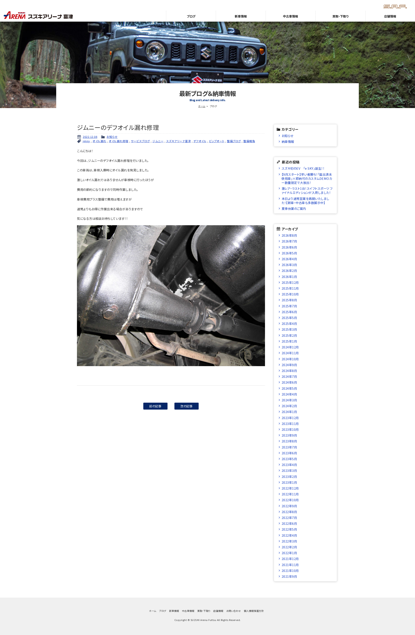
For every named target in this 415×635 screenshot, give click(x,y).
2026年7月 (289, 241)
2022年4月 (289, 535)
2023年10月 (290, 429)
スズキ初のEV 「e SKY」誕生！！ (303, 168)
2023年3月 (289, 470)
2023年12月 (290, 418)
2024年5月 (289, 388)
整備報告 (249, 141)
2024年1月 (289, 412)
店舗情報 (390, 16)
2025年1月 (289, 341)
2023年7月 (289, 447)
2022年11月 (290, 494)
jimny (86, 141)
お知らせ (112, 137)
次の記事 (186, 406)
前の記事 (155, 406)
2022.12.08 (90, 137)
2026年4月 (289, 259)
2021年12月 (290, 559)
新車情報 (241, 16)
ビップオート (217, 141)
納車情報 (288, 141)
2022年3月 (289, 541)
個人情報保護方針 (254, 611)
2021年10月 (290, 570)
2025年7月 (289, 306)
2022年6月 (289, 523)
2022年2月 (289, 547)
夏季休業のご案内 (294, 208)
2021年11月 (290, 565)
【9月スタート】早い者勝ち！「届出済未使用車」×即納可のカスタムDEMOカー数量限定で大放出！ (306, 178)
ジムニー (158, 141)
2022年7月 (289, 517)
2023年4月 (289, 465)
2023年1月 (289, 482)
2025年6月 (289, 312)
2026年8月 (289, 235)
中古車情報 (290, 16)
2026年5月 (289, 253)
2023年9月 (289, 435)
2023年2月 (289, 476)
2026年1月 (289, 276)
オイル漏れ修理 (118, 141)
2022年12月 (290, 488)
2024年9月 (289, 365)
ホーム (201, 106)
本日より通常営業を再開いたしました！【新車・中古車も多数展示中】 (305, 200)
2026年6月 (289, 247)
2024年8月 (289, 371)
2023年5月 (289, 459)
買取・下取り (340, 16)
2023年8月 (289, 441)
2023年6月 (289, 453)
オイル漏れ (99, 141)
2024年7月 (289, 376)
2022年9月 (289, 506)
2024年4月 (289, 394)
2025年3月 (289, 329)
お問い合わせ (233, 611)
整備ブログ (234, 141)
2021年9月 (289, 576)
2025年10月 (290, 294)
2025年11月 (290, 288)
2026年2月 (289, 270)
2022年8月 (289, 512)
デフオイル (200, 141)
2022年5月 (289, 529)
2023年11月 (290, 423)
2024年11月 (290, 353)
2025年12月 (290, 282)
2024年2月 (289, 406)
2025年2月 (289, 335)
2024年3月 (289, 400)
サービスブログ (140, 141)
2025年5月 (289, 318)
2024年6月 (289, 382)
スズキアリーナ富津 (178, 141)
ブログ (191, 16)
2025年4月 (289, 323)
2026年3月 (289, 265)
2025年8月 (289, 300)
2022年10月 (290, 500)
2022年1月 (289, 553)
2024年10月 (290, 359)
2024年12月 (290, 347)
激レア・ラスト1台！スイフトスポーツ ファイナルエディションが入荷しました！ (307, 190)
